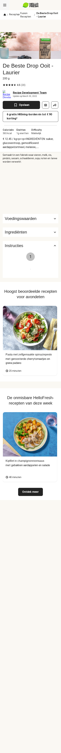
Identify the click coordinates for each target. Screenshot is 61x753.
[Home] (5, 15)
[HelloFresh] (30, 5)
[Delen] (54, 105)
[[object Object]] (45, 105)
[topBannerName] (30, 26)
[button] (30, 232)
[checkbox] (4, 85)
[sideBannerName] (30, 188)
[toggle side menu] (4, 5)
